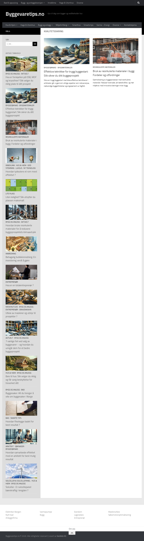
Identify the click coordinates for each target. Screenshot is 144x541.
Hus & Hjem (11, 25)
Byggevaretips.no (25, 14)
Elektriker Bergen (13, 512)
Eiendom (78, 512)
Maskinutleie (12, 307)
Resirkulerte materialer (104, 67)
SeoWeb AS (61, 536)
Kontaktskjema (130, 25)
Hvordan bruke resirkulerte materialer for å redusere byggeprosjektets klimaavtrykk (21, 229)
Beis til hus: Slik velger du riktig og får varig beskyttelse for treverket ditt (21, 379)
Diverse (80, 3)
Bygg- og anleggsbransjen (32, 3)
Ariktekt (10, 446)
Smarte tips (88, 25)
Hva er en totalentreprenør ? (20, 285)
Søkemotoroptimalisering (119, 515)
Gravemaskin (25, 310)
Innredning (11, 254)
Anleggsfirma (11, 518)
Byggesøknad (50, 68)
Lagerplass (79, 515)
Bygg (42, 515)
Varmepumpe (46, 512)
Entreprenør (12, 282)
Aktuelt (25, 74)
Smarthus (76, 25)
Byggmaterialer (65, 68)
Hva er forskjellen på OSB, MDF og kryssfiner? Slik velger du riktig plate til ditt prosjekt (21, 80)
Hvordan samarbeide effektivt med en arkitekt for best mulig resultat (21, 456)
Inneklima (52, 3)
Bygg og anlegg (44, 25)
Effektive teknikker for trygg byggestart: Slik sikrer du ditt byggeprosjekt (20, 112)
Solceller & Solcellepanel (18, 481)
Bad (23, 390)
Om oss (72, 529)
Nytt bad (9, 515)
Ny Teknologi (30, 168)
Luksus (19, 168)
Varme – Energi (103, 25)
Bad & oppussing (11, 3)
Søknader (19, 446)
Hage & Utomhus (66, 3)
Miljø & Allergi (61, 25)
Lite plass (10, 194)
